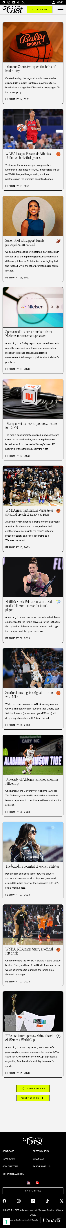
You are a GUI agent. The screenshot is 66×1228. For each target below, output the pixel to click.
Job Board (8, 1151)
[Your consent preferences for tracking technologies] (6, 1221)
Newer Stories (33, 1088)
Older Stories (33, 1098)
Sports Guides (41, 1151)
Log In (59, 2)
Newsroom (9, 1159)
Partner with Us (41, 1166)
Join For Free (40, 9)
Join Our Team (10, 1166)
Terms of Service (46, 1210)
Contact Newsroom (13, 1174)
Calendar (38, 1159)
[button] (60, 9)
